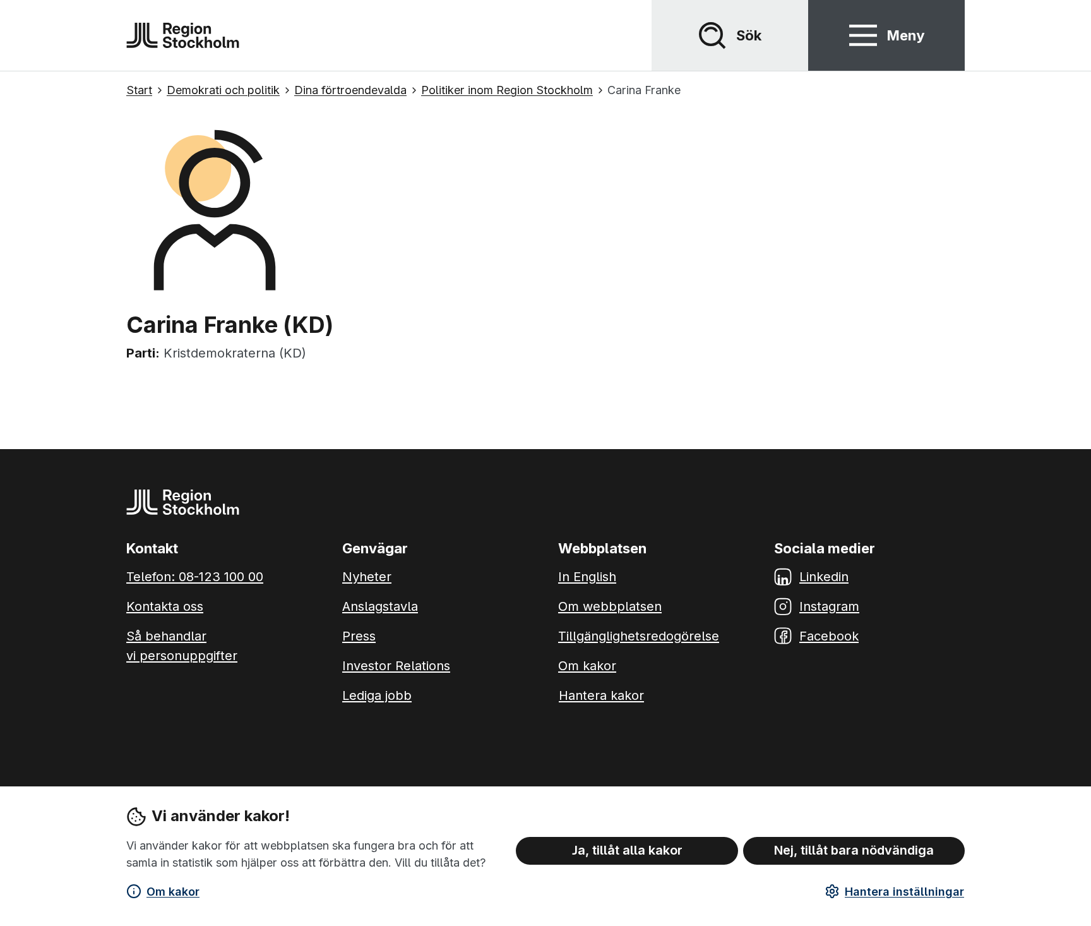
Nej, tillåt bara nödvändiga (854, 850)
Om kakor (173, 891)
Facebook (829, 636)
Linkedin (824, 576)
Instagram (829, 606)
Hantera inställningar (904, 891)
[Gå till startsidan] (182, 35)
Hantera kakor (601, 695)
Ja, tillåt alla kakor (627, 850)
